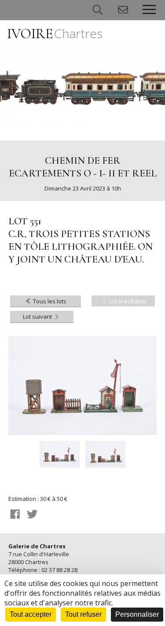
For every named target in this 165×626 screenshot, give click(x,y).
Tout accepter (30, 614)
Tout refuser (83, 614)
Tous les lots (49, 301)
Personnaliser (137, 614)
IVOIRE (55, 33)
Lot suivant (38, 316)
